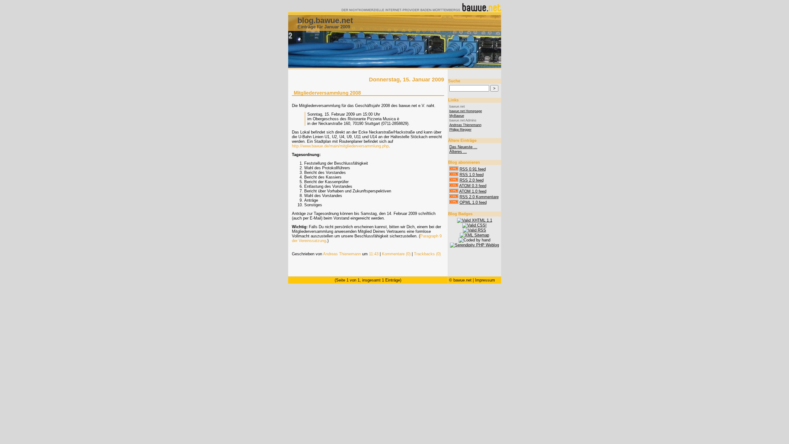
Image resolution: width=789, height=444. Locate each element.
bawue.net (462, 280)
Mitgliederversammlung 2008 (327, 93)
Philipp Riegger (460, 129)
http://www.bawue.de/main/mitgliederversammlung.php (340, 146)
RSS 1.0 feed (472, 174)
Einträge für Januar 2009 (323, 26)
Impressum (485, 280)
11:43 (373, 254)
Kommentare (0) (396, 254)
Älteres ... (458, 151)
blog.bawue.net (325, 20)
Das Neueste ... (463, 147)
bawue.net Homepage (465, 111)
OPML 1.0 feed (473, 202)
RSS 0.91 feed (473, 169)
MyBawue (456, 115)
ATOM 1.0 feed (472, 191)
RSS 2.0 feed (472, 180)
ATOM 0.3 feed (472, 185)
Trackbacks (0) (427, 254)
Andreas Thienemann (342, 254)
